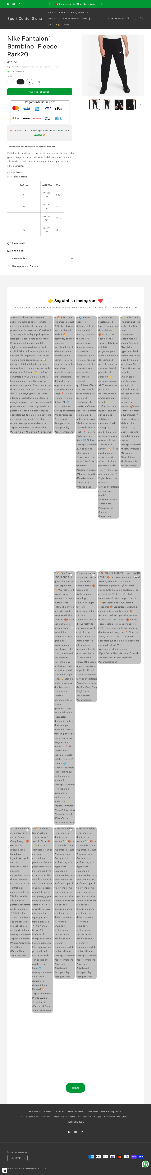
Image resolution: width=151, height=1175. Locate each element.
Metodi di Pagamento (111, 1111)
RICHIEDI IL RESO (75, 1121)
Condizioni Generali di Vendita (69, 1111)
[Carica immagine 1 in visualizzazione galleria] (95, 104)
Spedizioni (93, 1111)
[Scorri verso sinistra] (85, 104)
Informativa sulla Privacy (89, 1116)
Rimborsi (46, 1116)
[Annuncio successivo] (102, 4)
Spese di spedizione (30, 67)
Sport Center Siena (22, 1168)
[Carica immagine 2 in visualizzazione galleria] (107, 104)
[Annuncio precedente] (49, 4)
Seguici (75, 1087)
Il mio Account (34, 1111)
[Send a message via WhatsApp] (145, 1164)
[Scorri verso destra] (140, 104)
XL (40, 82)
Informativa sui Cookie (64, 1116)
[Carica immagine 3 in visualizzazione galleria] (119, 104)
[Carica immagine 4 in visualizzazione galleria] (131, 104)
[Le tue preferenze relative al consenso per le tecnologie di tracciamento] (4, 1170)
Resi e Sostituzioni (30, 1116)
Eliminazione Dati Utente (116, 1116)
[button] (51, 12)
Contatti (48, 1111)
